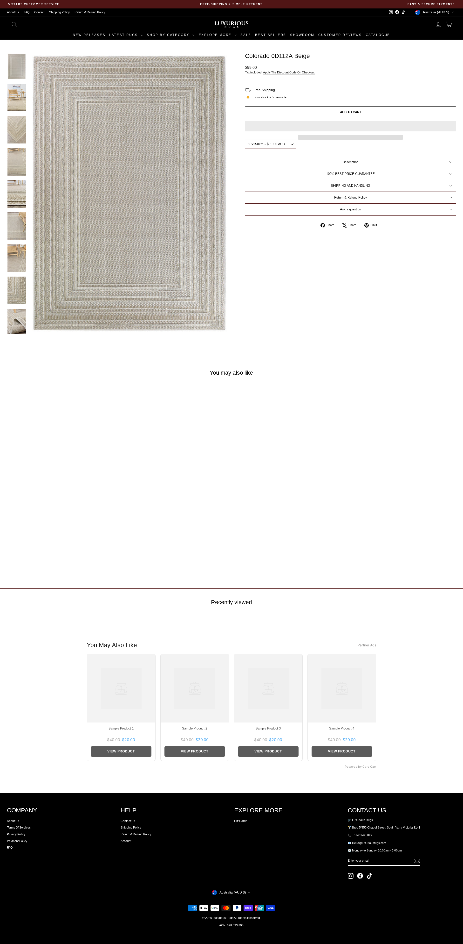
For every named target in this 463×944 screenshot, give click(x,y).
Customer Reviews (340, 35)
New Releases (89, 35)
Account (126, 841)
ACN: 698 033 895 (231, 925)
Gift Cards (240, 821)
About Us (13, 12)
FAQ (26, 12)
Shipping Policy (59, 12)
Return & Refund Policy (90, 12)
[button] (350, 126)
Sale (245, 35)
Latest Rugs (124, 35)
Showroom (302, 35)
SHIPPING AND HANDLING (350, 185)
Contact (39, 12)
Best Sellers (270, 35)
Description (350, 162)
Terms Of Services (19, 827)
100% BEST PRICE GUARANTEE (350, 174)
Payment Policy (17, 841)
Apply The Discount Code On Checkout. (289, 72)
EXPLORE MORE (216, 35)
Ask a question (350, 209)
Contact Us (128, 821)
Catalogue (378, 35)
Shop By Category (169, 35)
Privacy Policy (16, 834)
